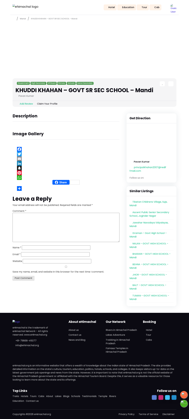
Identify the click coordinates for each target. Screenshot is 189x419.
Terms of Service (148, 414)
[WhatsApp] (66, 177)
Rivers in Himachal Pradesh (121, 330)
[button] (173, 7)
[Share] (66, 188)
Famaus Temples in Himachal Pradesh (117, 350)
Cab (156, 7)
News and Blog (77, 340)
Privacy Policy (127, 414)
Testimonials (89, 396)
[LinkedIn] (66, 163)
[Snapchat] (66, 168)
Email (17, 254)
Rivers (112, 396)
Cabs (149, 340)
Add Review (26, 103)
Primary (61, 83)
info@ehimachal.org (27, 345)
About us (74, 330)
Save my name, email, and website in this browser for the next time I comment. (58, 271)
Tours (33, 396)
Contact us (75, 335)
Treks (16, 396)
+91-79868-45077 (26, 340)
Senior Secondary (84, 83)
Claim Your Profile (47, 103)
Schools (71, 83)
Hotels (24, 396)
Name (17, 247)
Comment (19, 211)
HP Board (52, 83)
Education (128, 7)
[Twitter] (66, 154)
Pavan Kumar (142, 161)
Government (23, 83)
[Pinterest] (66, 172)
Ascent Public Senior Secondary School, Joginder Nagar (149, 214)
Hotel (111, 7)
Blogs (66, 396)
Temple (102, 396)
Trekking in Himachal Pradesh (118, 341)
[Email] (66, 158)
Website (17, 261)
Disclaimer (168, 414)
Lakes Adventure (115, 335)
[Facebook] (66, 149)
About (49, 396)
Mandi (23, 18)
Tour (144, 7)
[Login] (166, 84)
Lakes (58, 396)
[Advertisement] (94, 44)
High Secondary (38, 83)
